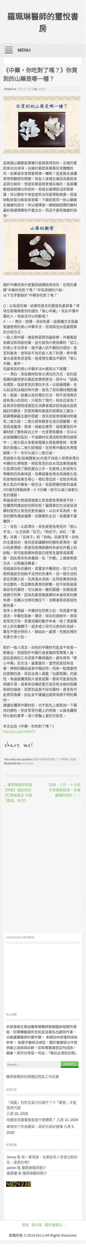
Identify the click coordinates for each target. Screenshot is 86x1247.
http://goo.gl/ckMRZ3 (19, 731)
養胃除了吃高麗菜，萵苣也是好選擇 (35, 1127)
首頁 (25, 1225)
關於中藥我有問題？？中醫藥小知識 (55, 759)
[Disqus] (42, 868)
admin (41, 89)
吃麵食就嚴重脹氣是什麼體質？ (31, 1120)
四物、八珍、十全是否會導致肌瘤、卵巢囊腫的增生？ (65, 790)
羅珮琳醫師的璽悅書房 (43, 22)
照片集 (36, 1225)
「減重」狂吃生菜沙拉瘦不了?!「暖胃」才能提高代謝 (41, 1105)
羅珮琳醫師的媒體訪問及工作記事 (32, 1077)
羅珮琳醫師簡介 (34, 1168)
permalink (27, 763)
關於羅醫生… (55, 1225)
